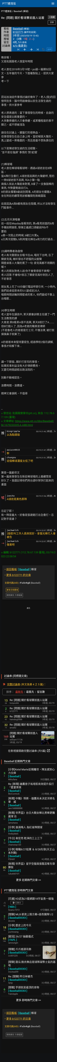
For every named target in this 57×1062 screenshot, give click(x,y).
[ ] (14, 776)
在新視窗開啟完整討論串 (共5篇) (29, 750)
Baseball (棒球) (21, 11)
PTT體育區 (6, 11)
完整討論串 (13, 684)
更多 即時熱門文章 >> (28, 1000)
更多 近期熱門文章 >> (28, 880)
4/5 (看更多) (20, 45)
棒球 (20, 569)
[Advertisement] (28, 638)
